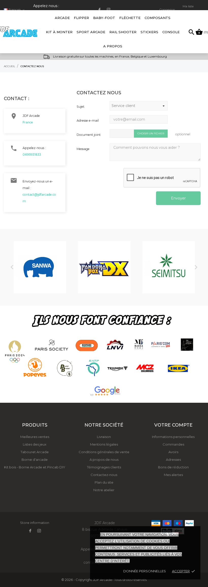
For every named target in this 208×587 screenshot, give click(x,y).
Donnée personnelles (144, 571)
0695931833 (32, 154)
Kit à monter (59, 32)
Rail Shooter (122, 32)
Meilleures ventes (34, 437)
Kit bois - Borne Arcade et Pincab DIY (34, 467)
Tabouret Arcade (35, 452)
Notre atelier (103, 490)
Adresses (173, 459)
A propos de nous (104, 459)
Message (83, 149)
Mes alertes (173, 475)
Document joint (89, 135)
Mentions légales (104, 444)
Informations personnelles (173, 437)
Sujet (80, 106)
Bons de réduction (173, 467)
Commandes (173, 444)
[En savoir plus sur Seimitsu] (168, 267)
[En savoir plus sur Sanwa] (40, 267)
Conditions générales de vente (104, 452)
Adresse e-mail (88, 120)
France (28, 122)
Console (171, 32)
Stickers (149, 32)
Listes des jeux (34, 444)
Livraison (104, 437)
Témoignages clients (104, 467)
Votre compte (173, 425)
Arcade (62, 15)
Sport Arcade (91, 32)
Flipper (81, 18)
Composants (157, 18)
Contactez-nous (104, 475)
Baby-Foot (104, 15)
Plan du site (104, 482)
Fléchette (130, 18)
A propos (112, 46)
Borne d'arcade (35, 459)
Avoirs (173, 452)
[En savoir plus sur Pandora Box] (104, 267)
